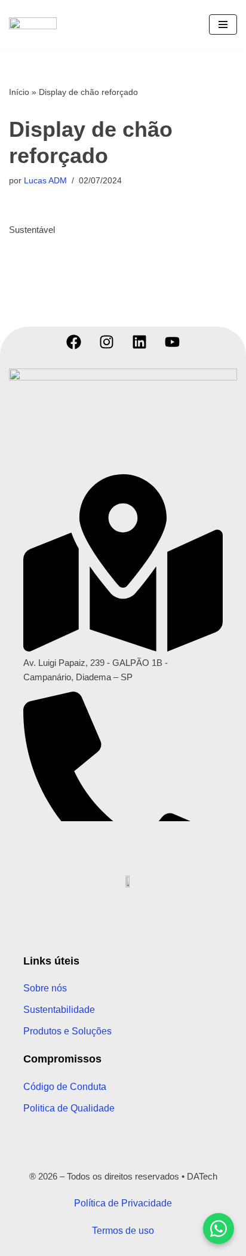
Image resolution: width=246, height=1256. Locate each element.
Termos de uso (123, 1231)
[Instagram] (107, 342)
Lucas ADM (45, 180)
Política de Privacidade (123, 1203)
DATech (202, 1176)
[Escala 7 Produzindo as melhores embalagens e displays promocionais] (36, 24)
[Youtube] (172, 342)
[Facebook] (74, 342)
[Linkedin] (140, 342)
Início (19, 92)
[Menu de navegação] (223, 24)
